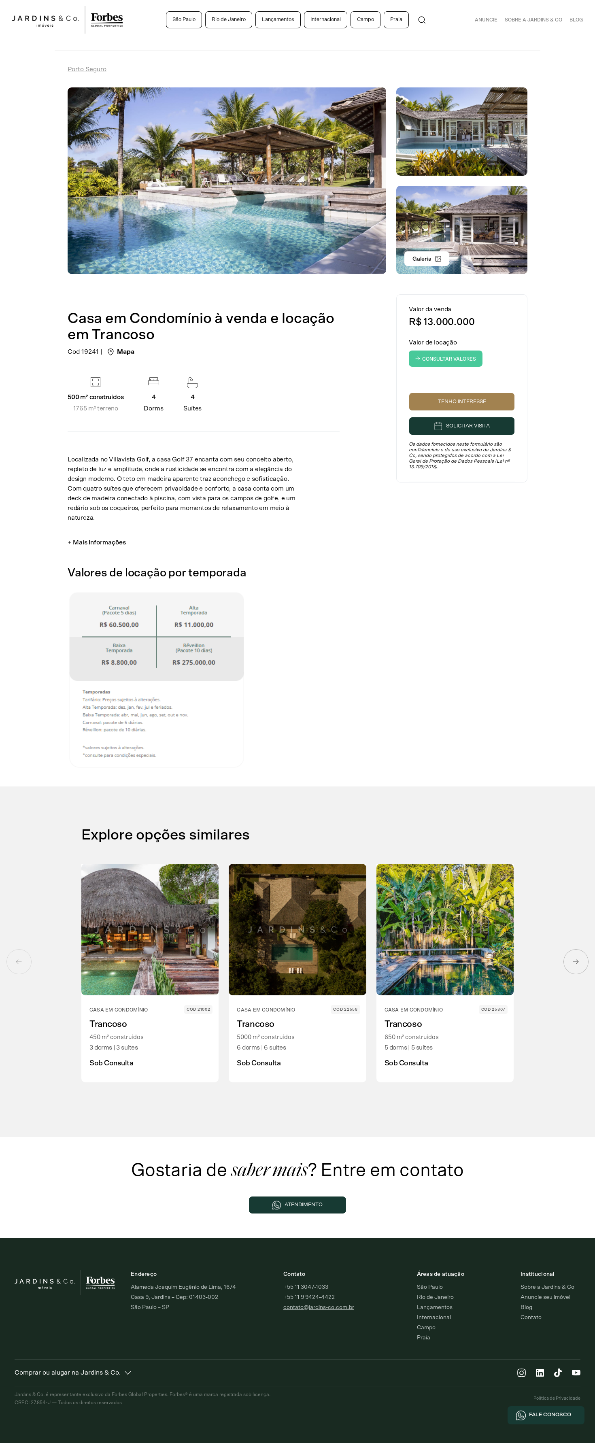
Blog (576, 19)
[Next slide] (576, 961)
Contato (531, 1317)
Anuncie (486, 19)
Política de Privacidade (556, 1398)
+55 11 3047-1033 (305, 1287)
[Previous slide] (19, 961)
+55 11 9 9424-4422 (309, 1297)
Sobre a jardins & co (533, 19)
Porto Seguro (87, 69)
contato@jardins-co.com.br (318, 1307)
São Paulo (184, 19)
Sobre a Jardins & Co (547, 1287)
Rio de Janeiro (229, 19)
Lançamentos (278, 19)
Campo (365, 19)
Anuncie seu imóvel (545, 1297)
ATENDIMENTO (304, 1204)
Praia (396, 19)
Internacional (325, 19)
